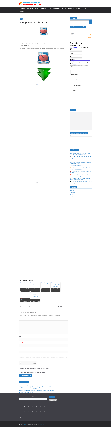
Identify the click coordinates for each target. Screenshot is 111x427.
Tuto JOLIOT (30, 8)
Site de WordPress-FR (74, 199)
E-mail (21, 342)
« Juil (20, 417)
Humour (22, 11)
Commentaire (22, 319)
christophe (28, 25)
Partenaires (71, 8)
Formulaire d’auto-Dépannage (76, 165)
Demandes (43, 8)
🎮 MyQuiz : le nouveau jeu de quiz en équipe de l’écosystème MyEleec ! (36, 387)
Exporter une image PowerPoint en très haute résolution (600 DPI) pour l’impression (39, 385)
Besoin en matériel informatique (28, 306)
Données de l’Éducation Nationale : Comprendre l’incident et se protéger (36, 390)
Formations (56, 8)
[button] (38, 9)
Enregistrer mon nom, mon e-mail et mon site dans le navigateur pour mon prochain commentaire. (43, 357)
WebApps (78, 8)
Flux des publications (74, 194)
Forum (64, 8)
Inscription (72, 190)
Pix (50, 8)
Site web (21, 349)
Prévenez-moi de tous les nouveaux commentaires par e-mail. (34, 368)
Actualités (22, 8)
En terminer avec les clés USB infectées (57, 306)
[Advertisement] (81, 121)
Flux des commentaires (75, 196)
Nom (20, 336)
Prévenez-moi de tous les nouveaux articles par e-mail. (32, 372)
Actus (22, 19)
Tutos (36, 8)
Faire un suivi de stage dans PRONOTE (78, 160)
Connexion (72, 192)
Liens (84, 8)
